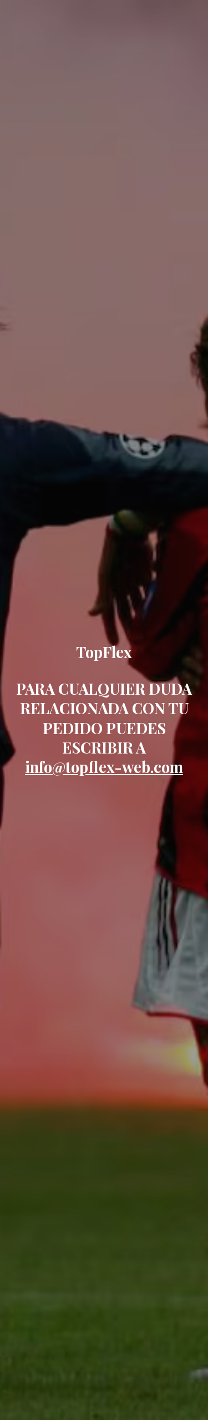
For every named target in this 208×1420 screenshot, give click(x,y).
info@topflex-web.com (104, 767)
